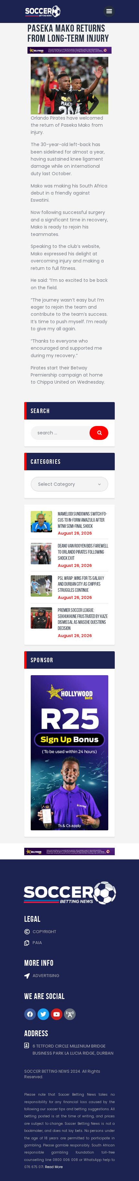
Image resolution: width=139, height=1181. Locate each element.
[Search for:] (69, 433)
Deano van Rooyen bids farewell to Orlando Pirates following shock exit (83, 552)
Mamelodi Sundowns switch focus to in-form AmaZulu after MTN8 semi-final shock (82, 520)
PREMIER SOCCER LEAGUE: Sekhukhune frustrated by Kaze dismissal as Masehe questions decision (83, 619)
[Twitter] (43, 1014)
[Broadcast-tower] (70, 1014)
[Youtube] (56, 1014)
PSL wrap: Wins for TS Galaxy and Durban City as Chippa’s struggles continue (81, 584)
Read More (54, 1167)
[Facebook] (30, 1014)
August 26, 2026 (75, 533)
